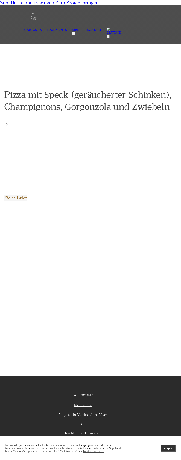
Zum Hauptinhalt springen (27, 2)
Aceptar (168, 448)
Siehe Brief (15, 198)
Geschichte (57, 29)
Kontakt (94, 29)
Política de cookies (93, 451)
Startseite (32, 29)
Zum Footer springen (77, 2)
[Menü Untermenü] (73, 33)
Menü (77, 29)
